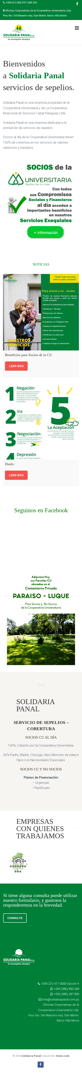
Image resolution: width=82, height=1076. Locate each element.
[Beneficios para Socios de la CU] (41, 312)
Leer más (16, 366)
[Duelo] (41, 421)
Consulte (14, 918)
